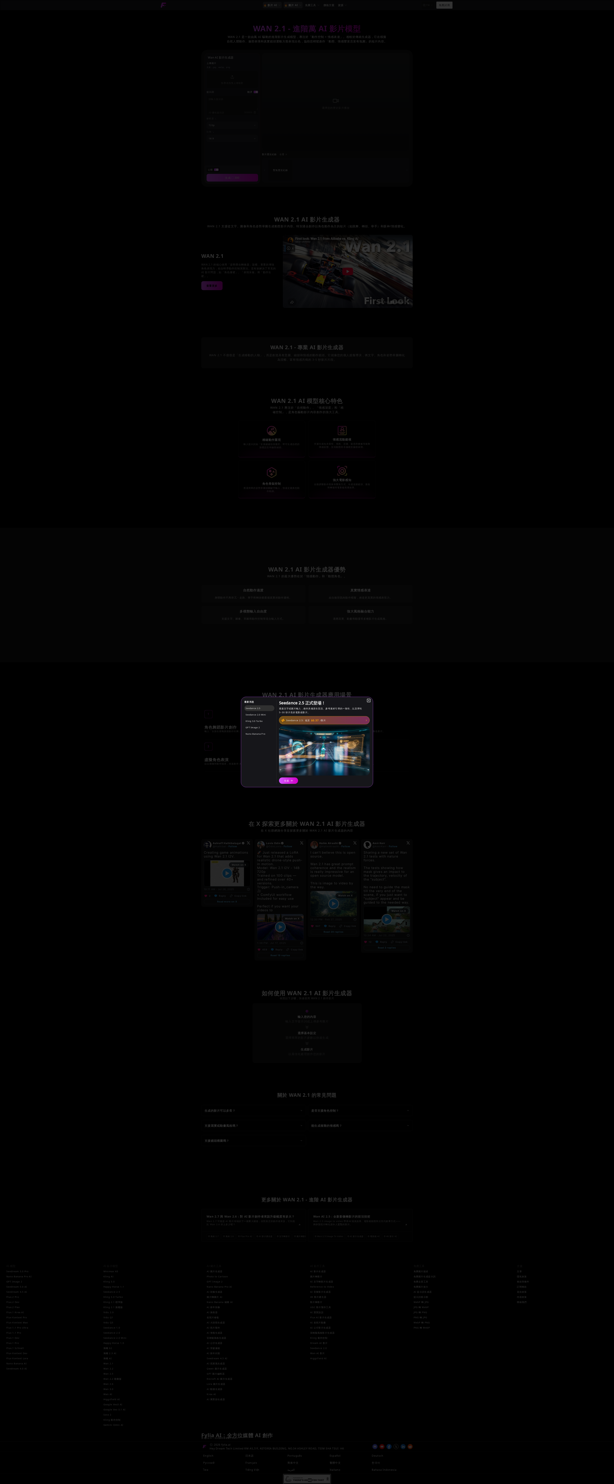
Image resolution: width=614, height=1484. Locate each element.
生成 (286, 780)
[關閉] (368, 700)
